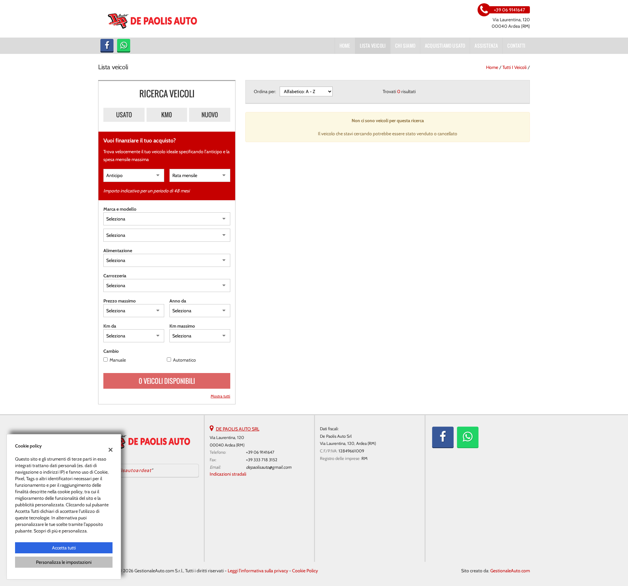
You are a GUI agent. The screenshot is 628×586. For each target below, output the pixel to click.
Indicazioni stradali (228, 474)
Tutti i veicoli (514, 67)
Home (345, 45)
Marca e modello (119, 209)
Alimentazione (117, 250)
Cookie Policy (305, 571)
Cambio (111, 351)
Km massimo (182, 326)
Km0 (166, 114)
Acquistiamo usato (445, 45)
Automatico (184, 360)
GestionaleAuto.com (510, 571)
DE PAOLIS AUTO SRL (237, 429)
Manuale (118, 360)
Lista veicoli (373, 45)
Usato (124, 114)
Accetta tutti (64, 548)
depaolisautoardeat (128, 470)
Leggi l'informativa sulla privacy (258, 571)
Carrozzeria (114, 276)
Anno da (177, 301)
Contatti (516, 45)
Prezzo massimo (119, 301)
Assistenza (486, 45)
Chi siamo (405, 45)
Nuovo (209, 114)
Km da (109, 326)
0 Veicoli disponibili (167, 381)
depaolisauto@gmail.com (268, 467)
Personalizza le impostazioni (64, 562)
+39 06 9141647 (260, 452)
